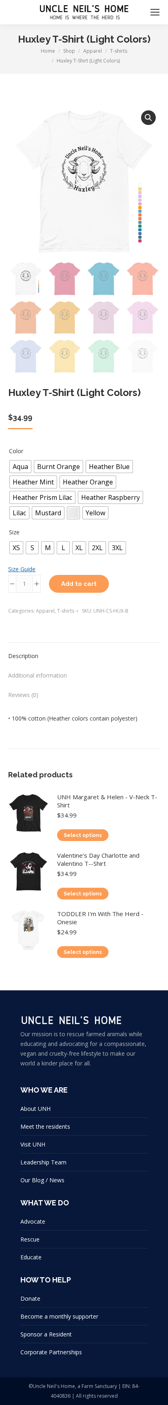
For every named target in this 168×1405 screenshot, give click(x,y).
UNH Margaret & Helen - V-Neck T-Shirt (107, 801)
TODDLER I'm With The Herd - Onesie (100, 918)
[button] (148, 117)
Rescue (30, 1239)
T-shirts (65, 610)
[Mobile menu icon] (155, 12)
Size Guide (21, 569)
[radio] (20, 466)
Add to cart (79, 583)
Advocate (32, 1221)
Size (14, 532)
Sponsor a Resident (46, 1334)
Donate (30, 1298)
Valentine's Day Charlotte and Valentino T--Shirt (98, 859)
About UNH (35, 1108)
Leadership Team (43, 1162)
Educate (31, 1257)
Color (16, 451)
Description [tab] (23, 656)
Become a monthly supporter (59, 1316)
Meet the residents (45, 1126)
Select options (83, 835)
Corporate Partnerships (51, 1352)
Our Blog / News (42, 1180)
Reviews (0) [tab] (23, 695)
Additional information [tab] (37, 675)
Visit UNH (32, 1144)
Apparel (45, 610)
